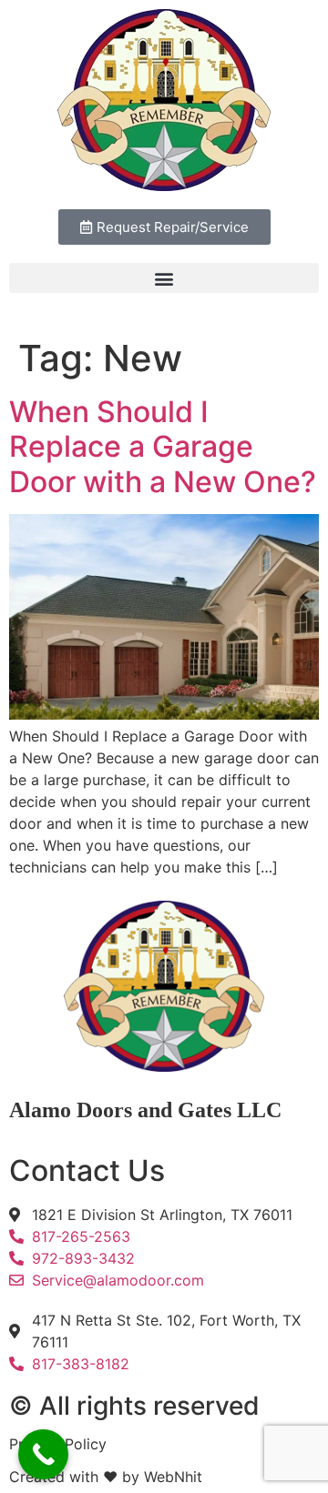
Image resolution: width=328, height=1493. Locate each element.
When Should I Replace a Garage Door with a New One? (162, 446)
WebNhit (173, 1477)
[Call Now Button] (43, 1454)
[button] (164, 278)
